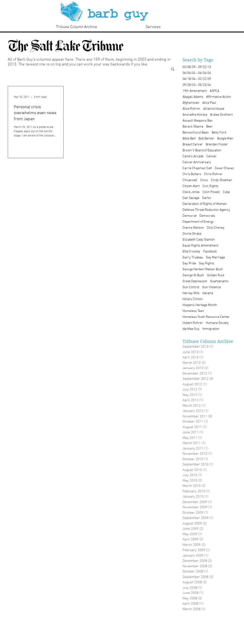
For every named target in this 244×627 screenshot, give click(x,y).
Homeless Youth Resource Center (206, 317)
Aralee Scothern (221, 115)
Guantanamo (219, 281)
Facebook (210, 252)
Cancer (211, 156)
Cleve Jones (191, 192)
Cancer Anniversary (197, 162)
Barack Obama (193, 127)
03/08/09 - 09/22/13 (197, 67)
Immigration (210, 329)
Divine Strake (192, 234)
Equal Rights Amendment (200, 246)
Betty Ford (219, 133)
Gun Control (191, 287)
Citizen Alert (191, 186)
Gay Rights (206, 264)
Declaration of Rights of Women (205, 204)
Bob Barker (206, 139)
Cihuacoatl (190, 180)
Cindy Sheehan (221, 180)
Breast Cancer (193, 145)
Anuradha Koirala (195, 115)
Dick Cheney (215, 228)
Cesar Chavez (224, 168)
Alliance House (213, 109)
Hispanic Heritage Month (200, 305)
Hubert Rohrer (193, 323)
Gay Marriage (215, 258)
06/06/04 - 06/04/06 (197, 73)
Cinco (204, 180)
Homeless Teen (193, 311)
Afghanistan (191, 103)
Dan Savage (191, 198)
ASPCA (214, 91)
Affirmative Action (218, 97)
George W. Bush (193, 275)
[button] (172, 69)
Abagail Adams (193, 97)
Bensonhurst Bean (196, 133)
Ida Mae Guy (191, 329)
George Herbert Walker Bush (203, 269)
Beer (209, 127)
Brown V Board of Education (202, 150)
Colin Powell (211, 192)
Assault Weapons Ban (198, 121)
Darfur (206, 198)
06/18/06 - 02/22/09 (197, 79)
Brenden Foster (217, 145)
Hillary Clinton (193, 299)
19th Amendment (195, 91)
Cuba (226, 192)
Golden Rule (215, 275)
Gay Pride (189, 264)
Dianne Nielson (193, 228)
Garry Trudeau (193, 258)
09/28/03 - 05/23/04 (197, 85)
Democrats (207, 216)
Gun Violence (211, 287)
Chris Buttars (192, 174)
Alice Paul (209, 103)
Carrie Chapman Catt (197, 168)
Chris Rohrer (213, 174)
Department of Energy (198, 222)
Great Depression (195, 281)
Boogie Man (225, 139)
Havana (207, 293)
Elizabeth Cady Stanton (199, 240)
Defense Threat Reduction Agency (206, 210)
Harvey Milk (191, 293)
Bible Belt (189, 139)
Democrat (190, 216)
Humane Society (217, 323)
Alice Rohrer (191, 109)
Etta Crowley (191, 252)
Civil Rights (210, 186)
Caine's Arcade (193, 156)
